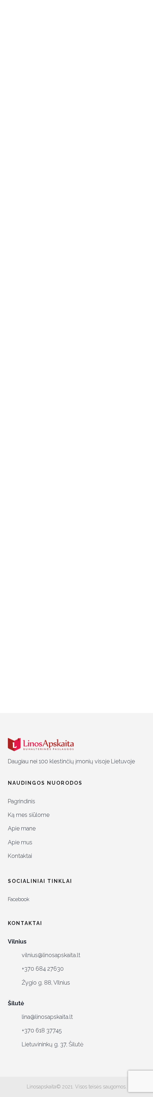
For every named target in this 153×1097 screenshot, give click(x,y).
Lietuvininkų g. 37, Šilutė (52, 1044)
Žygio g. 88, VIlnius (46, 982)
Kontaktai (20, 856)
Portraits (90, 219)
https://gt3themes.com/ (48, 587)
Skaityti (17, 310)
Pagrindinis (21, 801)
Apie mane (22, 828)
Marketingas (60, 219)
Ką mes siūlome (28, 815)
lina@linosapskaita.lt (47, 1016)
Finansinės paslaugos (49, 351)
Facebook (19, 899)
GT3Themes (55, 572)
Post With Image (50, 234)
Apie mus (20, 842)
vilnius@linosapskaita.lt (51, 955)
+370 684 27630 (43, 968)
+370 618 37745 (42, 1030)
